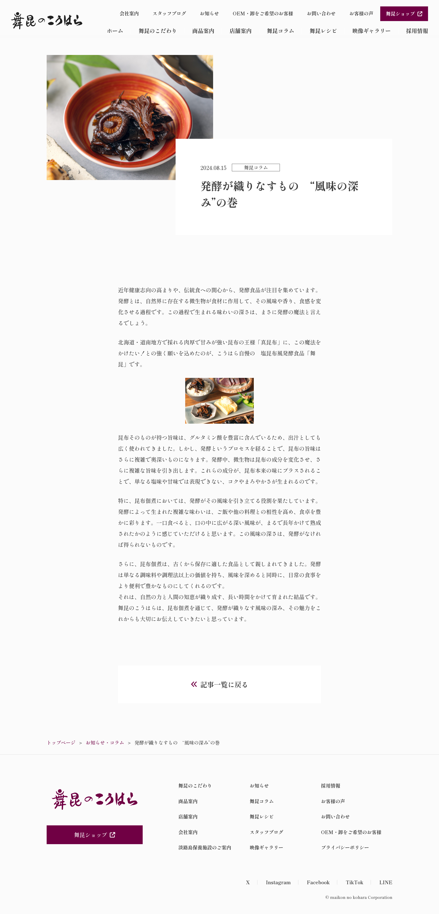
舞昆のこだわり (158, 31)
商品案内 (203, 31)
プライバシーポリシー (345, 847)
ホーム (115, 31)
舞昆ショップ (400, 13)
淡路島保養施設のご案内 (204, 847)
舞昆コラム (280, 31)
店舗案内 (241, 31)
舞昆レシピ (323, 31)
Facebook (318, 882)
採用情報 (417, 31)
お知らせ (209, 13)
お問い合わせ (321, 13)
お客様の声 (361, 13)
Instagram (278, 882)
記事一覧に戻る (224, 684)
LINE (385, 882)
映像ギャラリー (371, 31)
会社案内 (129, 13)
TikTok (354, 882)
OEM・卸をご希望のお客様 (263, 13)
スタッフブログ (169, 13)
